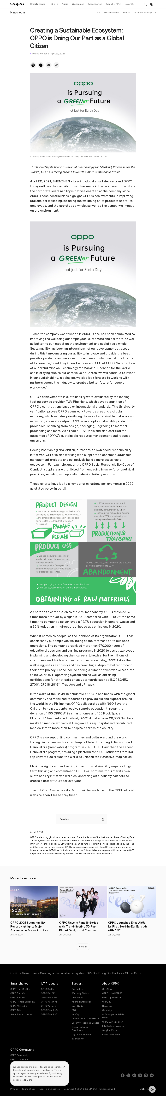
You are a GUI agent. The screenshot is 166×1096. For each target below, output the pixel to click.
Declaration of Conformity (85, 1019)
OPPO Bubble (47, 989)
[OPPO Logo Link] (17, 4)
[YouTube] (134, 1075)
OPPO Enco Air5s (49, 1010)
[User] (152, 4)
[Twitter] (128, 1075)
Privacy (14, 1089)
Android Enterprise (81, 1002)
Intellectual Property (145, 13)
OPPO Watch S (48, 1006)
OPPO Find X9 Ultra (20, 989)
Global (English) (148, 1089)
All (98, 13)
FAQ (74, 1010)
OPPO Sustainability (112, 1022)
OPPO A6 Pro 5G (18, 1006)
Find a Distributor (111, 1034)
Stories (126, 13)
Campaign (107, 1010)
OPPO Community (19, 1055)
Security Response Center (85, 1023)
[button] (152, 1089)
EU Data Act (78, 1039)
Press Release (111, 13)
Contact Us (77, 989)
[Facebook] (122, 1075)
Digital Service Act (81, 1034)
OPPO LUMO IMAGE (112, 993)
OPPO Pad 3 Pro (49, 998)
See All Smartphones (21, 1014)
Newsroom (29, 973)
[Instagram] (140, 1075)
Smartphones (37, 4)
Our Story (107, 989)
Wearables (78, 4)
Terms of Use (29, 1089)
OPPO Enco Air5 (49, 1014)
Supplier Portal (110, 1030)
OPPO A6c (15, 1010)
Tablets (53, 4)
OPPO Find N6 (17, 998)
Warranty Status (80, 993)
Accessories (95, 4)
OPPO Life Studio (19, 1059)
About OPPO (113, 4)
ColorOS (129, 4)
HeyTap (75, 1014)
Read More (26, 1080)
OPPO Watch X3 (49, 1002)
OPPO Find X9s (17, 993)
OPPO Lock (77, 998)
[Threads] (146, 1075)
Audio (65, 4)
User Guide (77, 1006)
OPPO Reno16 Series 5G (22, 1002)
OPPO (14, 973)
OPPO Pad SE (48, 993)
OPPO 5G (107, 1002)
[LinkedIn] (152, 1075)
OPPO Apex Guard (111, 998)
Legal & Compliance (50, 1089)
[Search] (145, 4)
